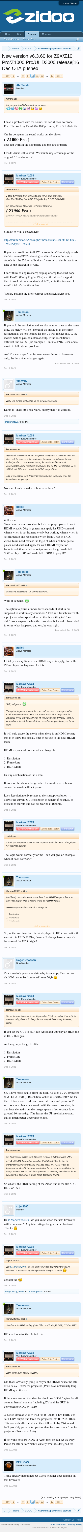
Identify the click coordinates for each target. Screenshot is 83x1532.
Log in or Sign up (69, 3)
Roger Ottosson (26, 959)
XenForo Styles (59, 1527)
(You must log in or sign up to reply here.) (61, 1497)
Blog (19, 34)
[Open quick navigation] (78, 48)
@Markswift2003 (18, 1220)
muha (21, 1291)
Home (8, 34)
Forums (32, 34)
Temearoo (22, 312)
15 (52, 76)
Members (46, 34)
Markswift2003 (25, 175)
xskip (14, 1291)
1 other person (36, 1291)
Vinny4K (21, 380)
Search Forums (11, 39)
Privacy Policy (75, 1524)
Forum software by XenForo (15, 1524)
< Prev (6, 76)
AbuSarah (22, 85)
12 (42, 76)
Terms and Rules (57, 1524)
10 (32, 76)
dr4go (8, 1291)
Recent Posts (29, 39)
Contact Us (69, 1520)
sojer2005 (22, 1206)
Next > (59, 76)
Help (79, 1520)
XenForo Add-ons (40, 1527)
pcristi (20, 506)
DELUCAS (22, 1462)
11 (37, 76)
